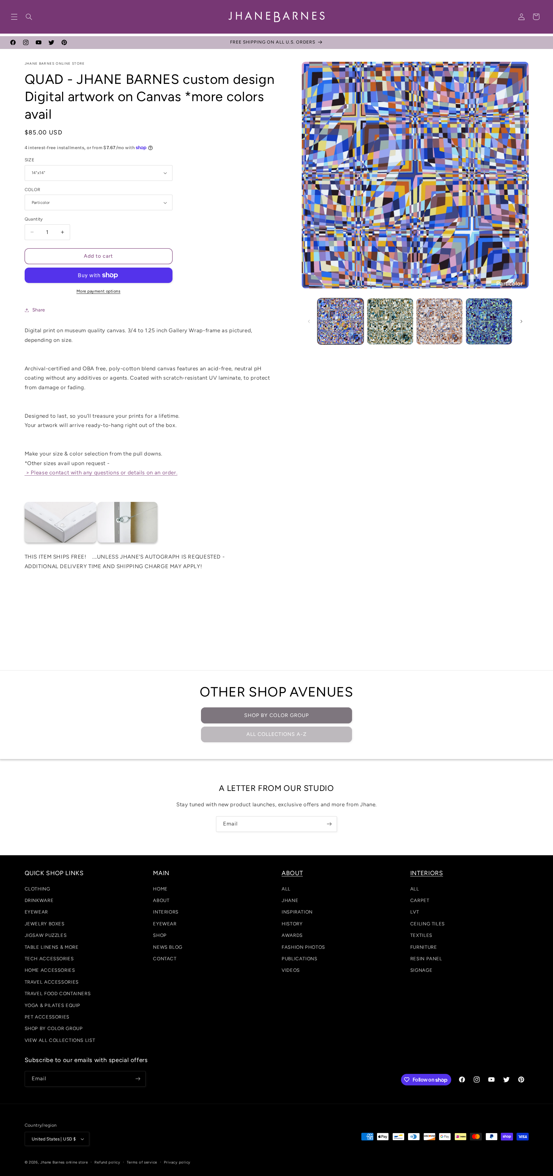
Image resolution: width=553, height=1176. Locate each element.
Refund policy (107, 1162)
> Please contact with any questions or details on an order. (101, 472)
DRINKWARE (39, 900)
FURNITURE (423, 947)
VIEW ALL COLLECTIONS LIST (60, 1040)
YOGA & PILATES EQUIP (53, 1005)
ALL (286, 889)
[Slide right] (522, 321)
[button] (14, 16)
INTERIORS (166, 912)
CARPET (419, 900)
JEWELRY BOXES (45, 924)
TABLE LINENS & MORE (52, 947)
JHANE (290, 900)
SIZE (30, 159)
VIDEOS (291, 970)
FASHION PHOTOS (303, 947)
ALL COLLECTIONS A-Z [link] (276, 734)
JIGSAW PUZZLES (46, 935)
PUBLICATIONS (299, 959)
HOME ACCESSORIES (50, 970)
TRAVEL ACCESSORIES (52, 982)
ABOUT (161, 900)
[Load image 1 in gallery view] (340, 321)
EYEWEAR (36, 912)
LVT (414, 912)
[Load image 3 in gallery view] (390, 321)
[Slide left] (309, 321)
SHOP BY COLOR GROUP (276, 715)
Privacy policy (177, 1162)
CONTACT (164, 959)
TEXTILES (421, 935)
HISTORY (292, 924)
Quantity (34, 219)
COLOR (33, 189)
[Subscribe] (329, 824)
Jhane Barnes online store (64, 1162)
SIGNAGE (421, 970)
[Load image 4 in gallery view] (439, 321)
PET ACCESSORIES (47, 1017)
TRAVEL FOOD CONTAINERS (58, 993)
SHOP (160, 935)
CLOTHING (37, 889)
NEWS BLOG (167, 947)
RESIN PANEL (426, 959)
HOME (160, 889)
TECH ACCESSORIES (49, 959)
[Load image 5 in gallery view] (489, 321)
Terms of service (142, 1162)
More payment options (98, 291)
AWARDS (292, 935)
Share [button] (38, 310)
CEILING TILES (427, 924)
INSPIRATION (297, 912)
